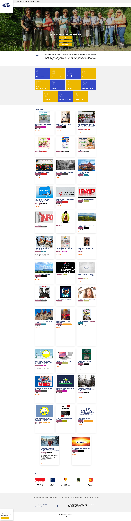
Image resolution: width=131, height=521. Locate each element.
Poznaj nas (65, 37)
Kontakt (82, 4)
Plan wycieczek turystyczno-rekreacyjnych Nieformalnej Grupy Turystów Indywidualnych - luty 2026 (50, 449)
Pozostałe (86, 151)
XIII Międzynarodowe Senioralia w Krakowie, (64, 249)
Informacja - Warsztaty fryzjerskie (86, 199)
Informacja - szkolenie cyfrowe (64, 150)
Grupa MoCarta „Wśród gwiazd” (64, 299)
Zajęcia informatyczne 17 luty (63, 361)
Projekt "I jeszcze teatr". (83, 321)
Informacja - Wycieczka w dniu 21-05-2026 (43, 322)
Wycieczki (86, 175)
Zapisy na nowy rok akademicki (85, 150)
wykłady (80, 497)
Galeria (76, 4)
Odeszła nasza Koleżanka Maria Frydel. (85, 249)
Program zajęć (29, 4)
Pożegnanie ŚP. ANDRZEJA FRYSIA (64, 172)
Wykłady (49, 4)
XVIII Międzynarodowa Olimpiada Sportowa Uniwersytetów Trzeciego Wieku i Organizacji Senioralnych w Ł (86, 126)
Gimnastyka (86, 364)
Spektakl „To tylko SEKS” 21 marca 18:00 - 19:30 (43, 389)
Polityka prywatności (94, 497)
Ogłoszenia (65, 44)
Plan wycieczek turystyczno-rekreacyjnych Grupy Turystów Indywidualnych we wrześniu (42, 200)
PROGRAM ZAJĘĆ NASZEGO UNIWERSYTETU (84, 419)
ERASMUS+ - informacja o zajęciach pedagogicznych (65, 389)
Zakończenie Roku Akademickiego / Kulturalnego (65, 200)
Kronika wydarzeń (44, 497)
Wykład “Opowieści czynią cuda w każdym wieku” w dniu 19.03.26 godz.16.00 (86, 276)
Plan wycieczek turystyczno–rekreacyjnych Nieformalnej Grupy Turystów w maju (86, 225)
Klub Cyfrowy (66, 151)
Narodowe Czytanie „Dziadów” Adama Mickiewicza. (63, 125)
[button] (65, 490)
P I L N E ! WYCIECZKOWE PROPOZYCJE (84, 173)
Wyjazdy (64, 251)
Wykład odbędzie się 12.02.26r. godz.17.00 (64, 419)
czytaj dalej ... (47, 62)
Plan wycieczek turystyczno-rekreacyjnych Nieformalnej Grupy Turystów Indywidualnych (86, 389)
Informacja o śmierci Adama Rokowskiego (63, 322)
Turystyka (44, 203)
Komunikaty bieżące (67, 324)
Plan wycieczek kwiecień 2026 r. (43, 274)
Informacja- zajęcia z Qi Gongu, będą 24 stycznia (81, 449)
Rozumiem (5, 517)
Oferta (65, 40)
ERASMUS (70, 4)
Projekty (55, 4)
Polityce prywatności (5, 515)
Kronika (36, 4)
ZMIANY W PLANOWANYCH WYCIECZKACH (42, 249)
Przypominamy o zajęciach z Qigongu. (84, 362)
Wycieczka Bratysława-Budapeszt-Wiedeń (43, 125)
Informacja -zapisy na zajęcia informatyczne (42, 224)
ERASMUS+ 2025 (63, 4)
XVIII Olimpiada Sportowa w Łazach (43, 172)
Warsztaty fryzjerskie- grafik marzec (86, 299)
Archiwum (42, 4)
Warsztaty (86, 200)
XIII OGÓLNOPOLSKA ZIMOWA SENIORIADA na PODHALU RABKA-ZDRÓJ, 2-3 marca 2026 (43, 362)
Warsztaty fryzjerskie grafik (63, 224)
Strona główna (35, 497)
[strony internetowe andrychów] (65, 517)
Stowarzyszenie (19, 4)
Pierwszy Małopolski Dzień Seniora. (44, 150)
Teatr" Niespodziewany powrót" (43, 299)
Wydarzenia (86, 129)
